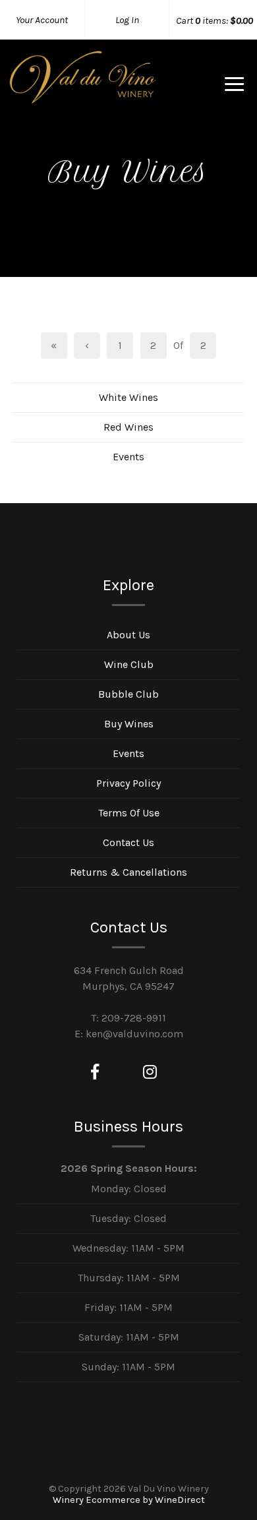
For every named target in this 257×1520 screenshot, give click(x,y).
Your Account (42, 20)
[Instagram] (150, 1072)
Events (128, 456)
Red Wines (128, 427)
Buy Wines (129, 723)
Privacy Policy (128, 783)
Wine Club (129, 664)
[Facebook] (95, 1072)
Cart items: (214, 20)
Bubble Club (128, 694)
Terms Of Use (128, 812)
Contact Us (128, 842)
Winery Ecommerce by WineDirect (129, 1499)
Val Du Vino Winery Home (82, 88)
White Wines (128, 397)
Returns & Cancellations (128, 872)
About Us (128, 634)
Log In (127, 20)
